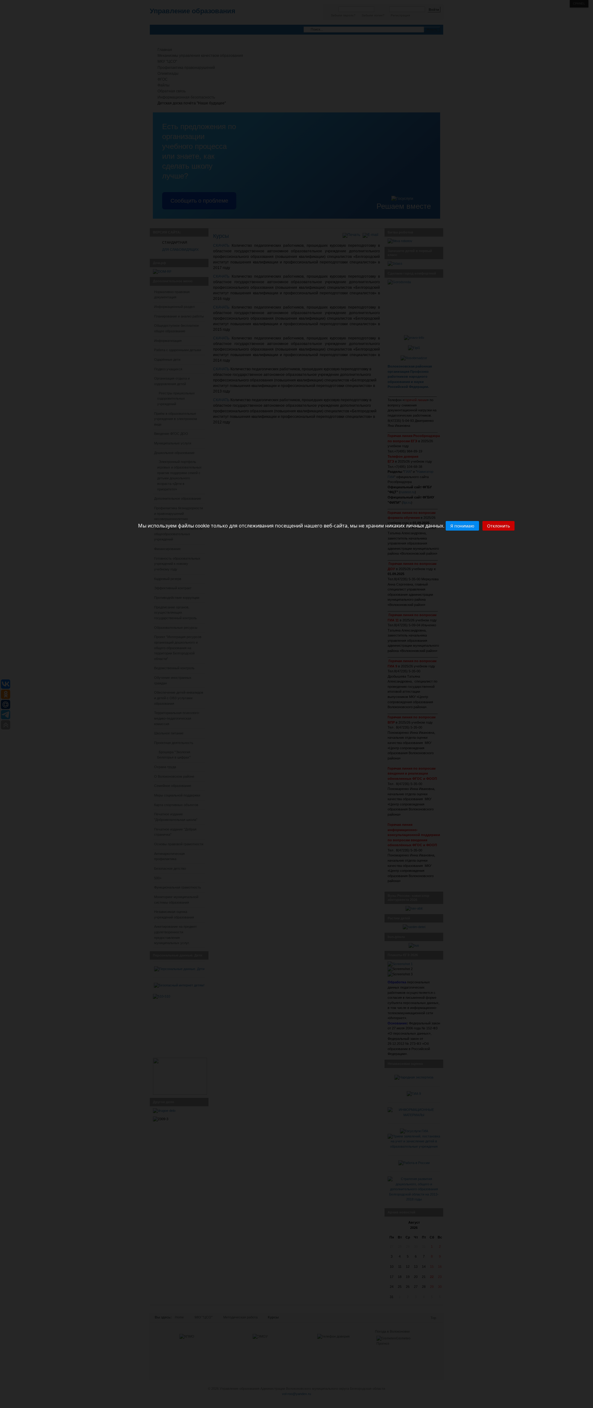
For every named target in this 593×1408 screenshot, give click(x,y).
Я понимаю (462, 526)
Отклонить (498, 526)
